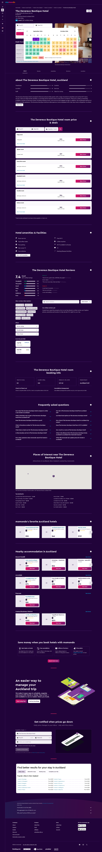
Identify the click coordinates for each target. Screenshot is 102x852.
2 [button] (37, 39)
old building (30, 314)
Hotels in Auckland (48, 7)
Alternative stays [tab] (32, 771)
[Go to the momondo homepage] (10, 2)
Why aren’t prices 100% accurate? (26, 813)
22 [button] (34, 50)
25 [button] (45, 50)
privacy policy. (42, 752)
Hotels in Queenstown (59, 781)
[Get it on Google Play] (82, 825)
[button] (2, 2)
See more (88, 557)
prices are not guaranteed (47, 803)
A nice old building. (49, 292)
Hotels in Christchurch (59, 785)
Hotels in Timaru (21, 789)
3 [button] (41, 39)
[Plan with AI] (2, 19)
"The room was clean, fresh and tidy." (54, 282)
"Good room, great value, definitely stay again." (56, 277)
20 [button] (27, 50)
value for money (26, 318)
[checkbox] (23, 344)
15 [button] (34, 46)
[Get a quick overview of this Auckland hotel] (91, 80)
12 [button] (48, 42)
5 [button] (48, 39)
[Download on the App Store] (82, 829)
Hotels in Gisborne (58, 789)
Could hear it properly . (50, 288)
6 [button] (60, 42)
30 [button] (38, 53)
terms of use (34, 752)
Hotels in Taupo (57, 779)
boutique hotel (31, 311)
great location (28, 305)
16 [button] (37, 46)
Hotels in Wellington (59, 787)
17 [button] (41, 46)
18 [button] (45, 46)
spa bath (18, 318)
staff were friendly (20, 308)
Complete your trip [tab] (53, 771)
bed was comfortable (32, 308)
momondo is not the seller (24, 807)
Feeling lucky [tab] (42, 771)
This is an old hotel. (49, 290)
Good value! (48, 279)
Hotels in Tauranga (22, 779)
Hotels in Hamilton (22, 785)
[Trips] (2, 23)
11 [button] (53, 46)
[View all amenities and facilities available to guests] (91, 233)
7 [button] (30, 42)
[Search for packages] (2, 16)
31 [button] (75, 53)
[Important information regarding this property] (91, 371)
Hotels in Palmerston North (24, 787)
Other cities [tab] (21, 771)
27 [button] (27, 53)
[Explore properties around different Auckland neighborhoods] (91, 552)
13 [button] (27, 46)
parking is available (20, 314)
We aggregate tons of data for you (26, 810)
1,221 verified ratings (27, 20)
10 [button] (41, 42)
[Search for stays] (2, 10)
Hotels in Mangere (22, 783)
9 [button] (37, 42)
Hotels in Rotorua (58, 783)
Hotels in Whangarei (22, 781)
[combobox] (35, 734)
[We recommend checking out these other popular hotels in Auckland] (91, 522)
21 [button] (30, 50)
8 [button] (34, 42)
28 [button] (30, 53)
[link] (32, 568)
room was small (20, 305)
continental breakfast (21, 311)
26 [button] (48, 50)
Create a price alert (78, 652)
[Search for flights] (2, 6)
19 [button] (48, 46)
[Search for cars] (2, 13)
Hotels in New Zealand (37, 7)
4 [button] (53, 42)
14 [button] (30, 46)
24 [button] (41, 50)
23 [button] (37, 50)
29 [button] (34, 53)
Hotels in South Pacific (26, 7)
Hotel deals (18, 7)
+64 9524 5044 (20, 18)
